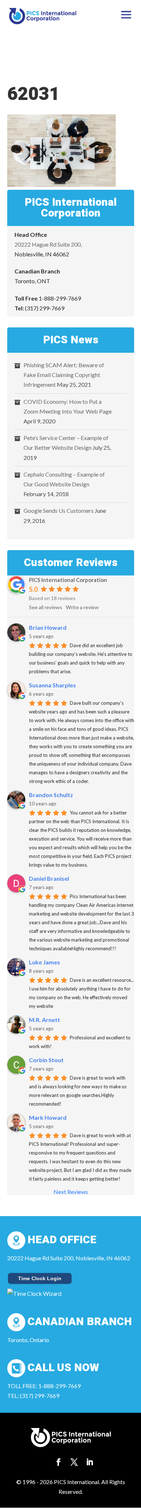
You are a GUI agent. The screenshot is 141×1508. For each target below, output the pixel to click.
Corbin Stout (46, 1059)
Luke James (44, 962)
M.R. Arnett (44, 1019)
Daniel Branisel (49, 878)
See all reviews (45, 607)
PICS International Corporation (68, 580)
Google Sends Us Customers (59, 510)
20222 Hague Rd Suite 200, (48, 244)
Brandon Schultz (51, 794)
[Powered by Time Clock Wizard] (34, 1293)
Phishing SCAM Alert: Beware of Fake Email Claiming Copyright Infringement (64, 374)
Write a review (82, 607)
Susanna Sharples (52, 685)
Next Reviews (71, 1191)
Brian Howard (48, 627)
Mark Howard (48, 1117)
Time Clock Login (39, 1278)
